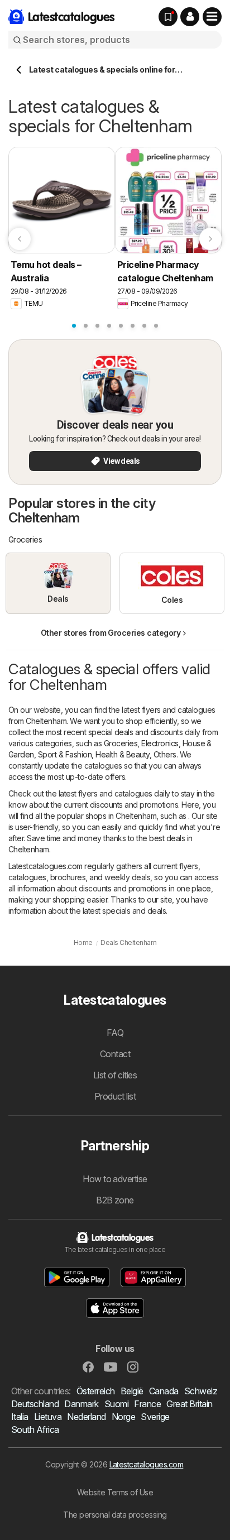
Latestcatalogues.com (146, 1464)
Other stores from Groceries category (111, 632)
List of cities (115, 1075)
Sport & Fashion (65, 754)
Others (165, 754)
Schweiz (200, 1391)
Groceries (120, 743)
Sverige (155, 1416)
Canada (164, 1391)
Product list (115, 1096)
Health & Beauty (122, 754)
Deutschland (35, 1403)
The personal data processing (115, 1514)
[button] (189, 16)
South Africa (35, 1429)
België (132, 1391)
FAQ (115, 1032)
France (147, 1403)
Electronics (159, 743)
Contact (115, 1053)
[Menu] (212, 16)
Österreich (95, 1391)
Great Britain (189, 1403)
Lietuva (47, 1416)
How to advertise (115, 1178)
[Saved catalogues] (168, 16)
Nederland (86, 1416)
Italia (19, 1416)
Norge (123, 1416)
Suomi (116, 1403)
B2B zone (115, 1200)
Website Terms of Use (115, 1492)
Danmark (81, 1403)
